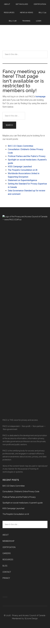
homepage (40, 96)
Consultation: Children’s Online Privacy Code (21, 491)
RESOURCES (8, 560)
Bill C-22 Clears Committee (20, 146)
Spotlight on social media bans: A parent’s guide (23, 503)
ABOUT (6, 535)
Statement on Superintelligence (22, 180)
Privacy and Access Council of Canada (25, 36)
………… (5, 596)
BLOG (5, 566)
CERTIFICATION (9, 547)
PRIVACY (6, 578)
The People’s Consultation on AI (23, 170)
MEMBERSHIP (8, 541)
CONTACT (7, 572)
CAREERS (7, 553)
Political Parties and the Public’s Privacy (27, 156)
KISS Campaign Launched (20, 166)
